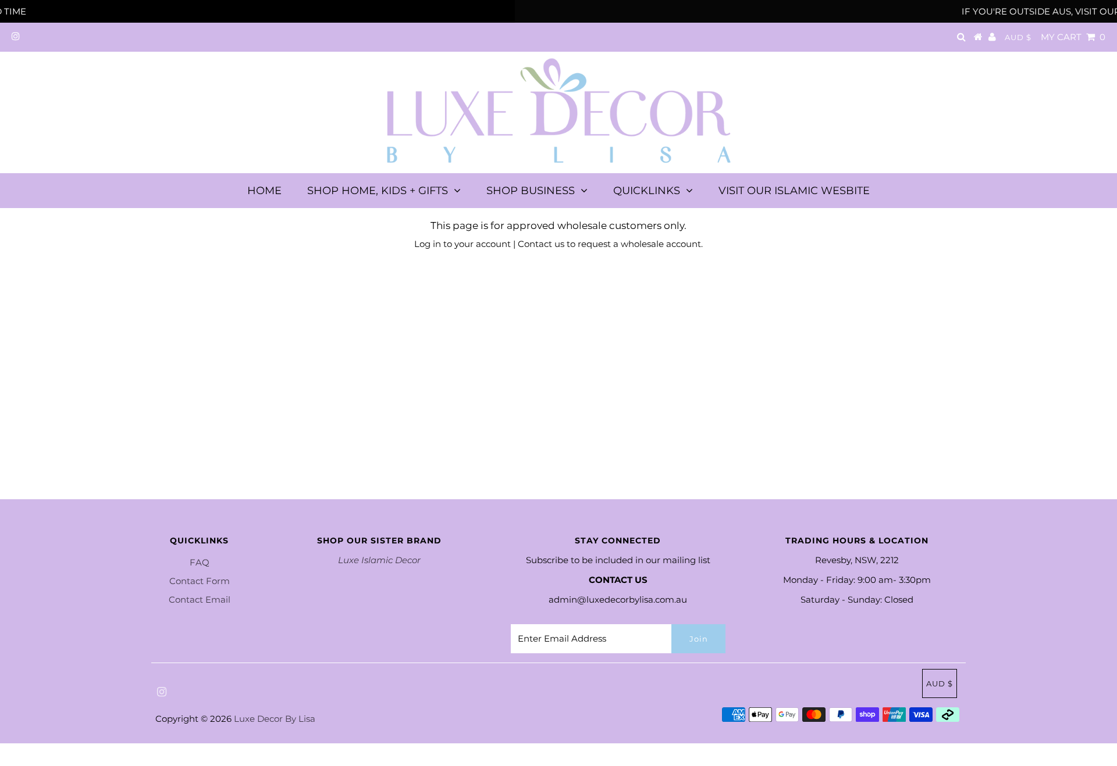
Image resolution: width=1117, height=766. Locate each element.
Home (264, 190)
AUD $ (1018, 37)
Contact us (541, 243)
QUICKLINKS (646, 190)
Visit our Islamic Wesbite (794, 190)
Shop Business (530, 190)
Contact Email (199, 599)
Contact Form (199, 580)
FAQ (199, 562)
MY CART (1073, 36)
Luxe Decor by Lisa (274, 718)
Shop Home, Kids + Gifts (377, 190)
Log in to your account (462, 243)
